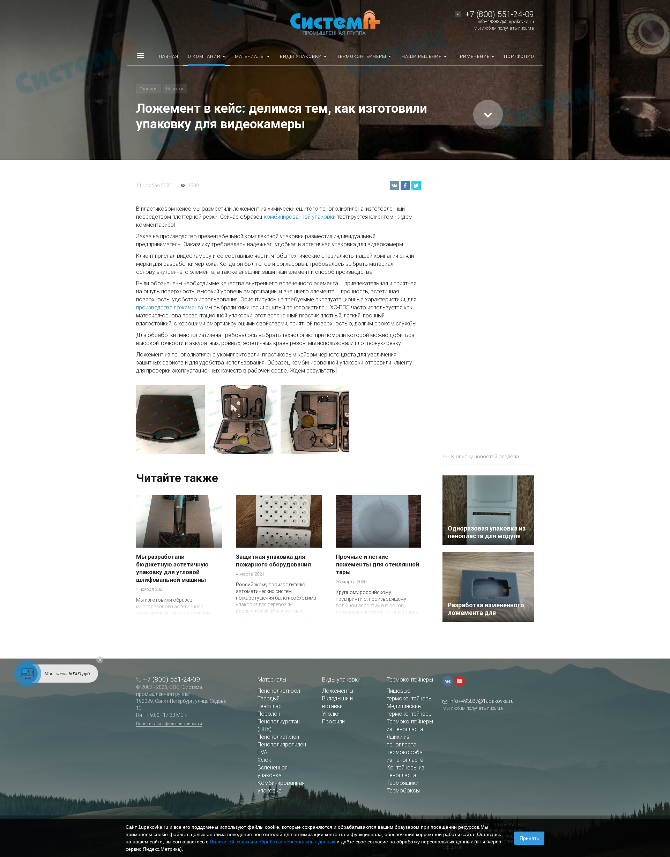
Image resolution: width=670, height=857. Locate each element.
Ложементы (337, 690)
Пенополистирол (279, 690)
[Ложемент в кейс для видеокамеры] (315, 419)
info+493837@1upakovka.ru (506, 21)
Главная (148, 88)
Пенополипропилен (282, 744)
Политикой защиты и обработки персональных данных (272, 841)
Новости (174, 88)
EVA (262, 752)
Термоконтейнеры (410, 679)
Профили (333, 721)
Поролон (269, 714)
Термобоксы (403, 790)
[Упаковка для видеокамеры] (170, 419)
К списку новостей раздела (485, 456)
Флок (264, 760)
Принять (529, 838)
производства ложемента (169, 307)
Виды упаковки (341, 679)
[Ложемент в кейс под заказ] (242, 419)
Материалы (272, 679)
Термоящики (402, 783)
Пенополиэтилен (278, 737)
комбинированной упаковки (300, 216)
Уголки (331, 714)
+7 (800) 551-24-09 (499, 14)
